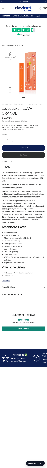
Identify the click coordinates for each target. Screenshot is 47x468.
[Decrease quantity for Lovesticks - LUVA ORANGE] (3, 139)
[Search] (40, 8)
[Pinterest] (15, 294)
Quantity (4, 134)
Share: (4, 294)
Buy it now (23, 155)
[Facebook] (8, 294)
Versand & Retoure (8, 287)
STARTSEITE (6, 16)
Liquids (38, 16)
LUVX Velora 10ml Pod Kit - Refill (23, 16)
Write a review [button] (23, 329)
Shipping (11, 121)
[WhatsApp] (18, 294)
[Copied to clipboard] (21, 294)
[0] (43, 8)
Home (3, 46)
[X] (12, 294)
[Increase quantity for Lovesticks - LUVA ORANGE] (11, 139)
